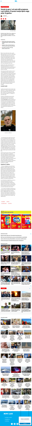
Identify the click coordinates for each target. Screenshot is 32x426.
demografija (3, 201)
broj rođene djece (3, 203)
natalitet (8, 201)
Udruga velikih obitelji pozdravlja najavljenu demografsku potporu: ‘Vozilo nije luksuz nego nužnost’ (8, 42)
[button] (30, 221)
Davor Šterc (10, 203)
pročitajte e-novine (8, 417)
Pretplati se (25, 423)
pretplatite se (7, 419)
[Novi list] (16, 1)
